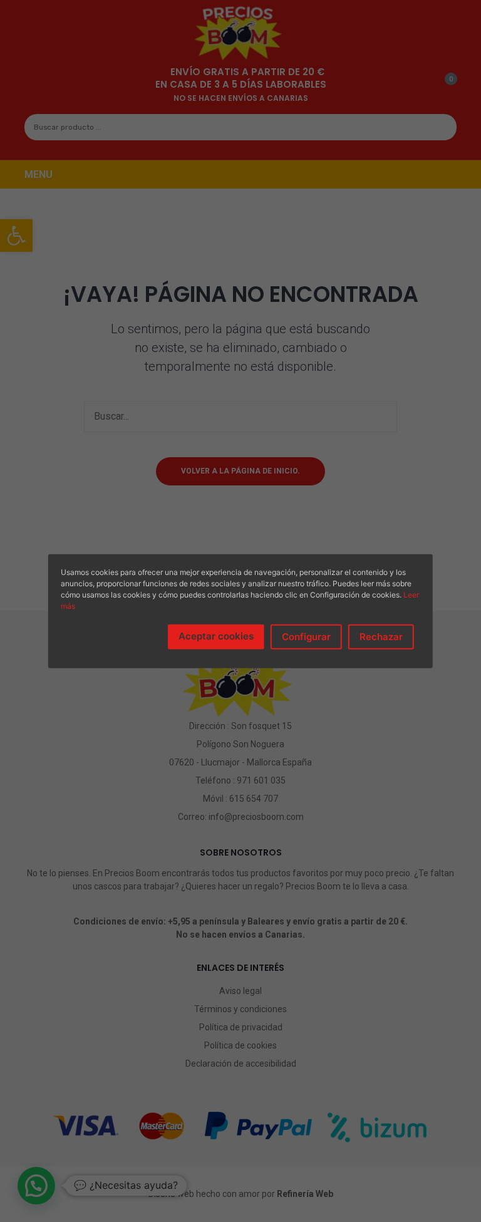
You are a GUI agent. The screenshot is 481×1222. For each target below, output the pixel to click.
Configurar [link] (306, 636)
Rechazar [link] (381, 636)
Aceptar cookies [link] (216, 635)
